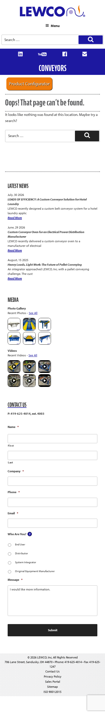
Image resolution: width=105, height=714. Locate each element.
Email (13, 513)
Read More (15, 218)
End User (20, 544)
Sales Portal (52, 681)
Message (15, 580)
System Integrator (25, 562)
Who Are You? (17, 534)
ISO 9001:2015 (52, 692)
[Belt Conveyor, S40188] (44, 343)
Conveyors (53, 68)
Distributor (21, 553)
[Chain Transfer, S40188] (14, 343)
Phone (14, 492)
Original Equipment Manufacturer (35, 571)
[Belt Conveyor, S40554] (44, 329)
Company (16, 471)
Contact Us (52, 671)
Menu (55, 25)
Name (13, 427)
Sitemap (52, 687)
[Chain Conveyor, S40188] (29, 343)
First (11, 445)
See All (33, 313)
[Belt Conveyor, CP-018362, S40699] (14, 329)
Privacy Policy (52, 676)
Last (10, 462)
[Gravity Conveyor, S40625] (29, 329)
